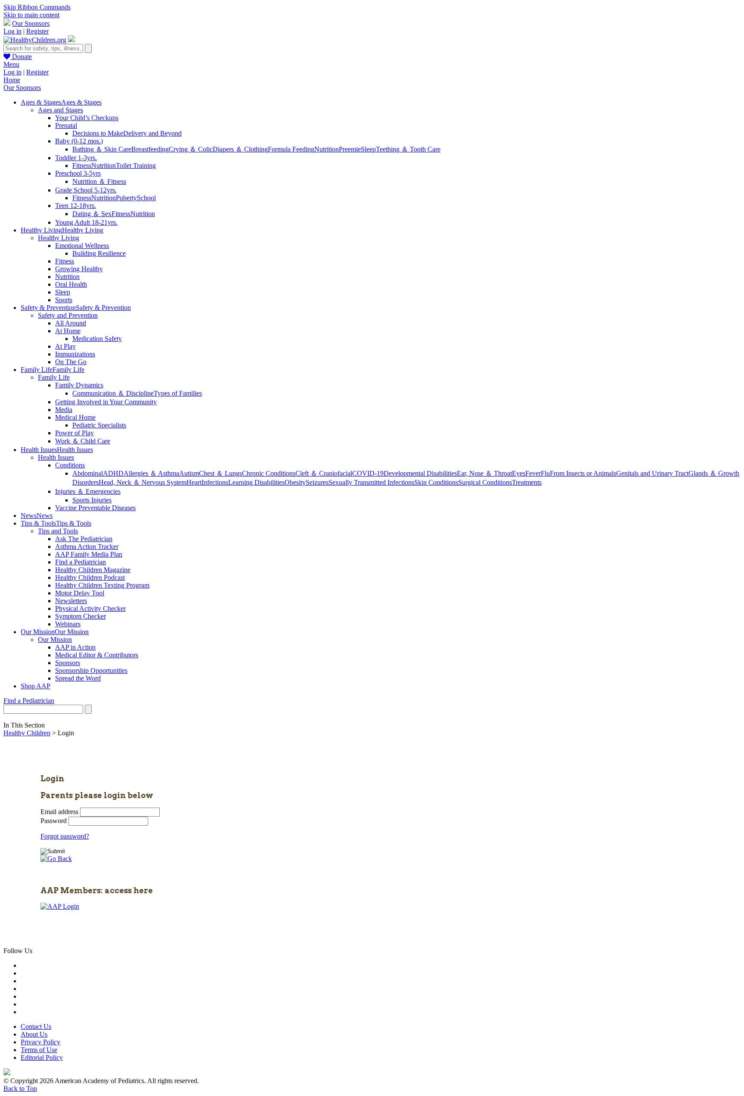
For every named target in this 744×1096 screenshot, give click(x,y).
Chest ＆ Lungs (220, 473)
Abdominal (87, 473)
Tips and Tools (58, 531)
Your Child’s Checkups (86, 117)
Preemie (350, 149)
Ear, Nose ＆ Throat (484, 473)
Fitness (81, 165)
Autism (189, 473)
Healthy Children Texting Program (102, 585)
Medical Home (75, 417)
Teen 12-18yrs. (75, 205)
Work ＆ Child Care (82, 441)
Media (63, 409)
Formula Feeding (291, 149)
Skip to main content (31, 15)
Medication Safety (97, 338)
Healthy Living (58, 237)
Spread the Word (78, 678)
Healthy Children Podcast (90, 577)
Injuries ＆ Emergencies (88, 491)
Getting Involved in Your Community (106, 402)
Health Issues (56, 457)
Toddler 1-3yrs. (76, 157)
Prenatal (66, 125)
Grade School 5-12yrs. (86, 190)
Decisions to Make (97, 133)
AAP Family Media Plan (88, 554)
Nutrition (326, 149)
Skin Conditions (436, 482)
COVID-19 (368, 473)
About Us (34, 1034)
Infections (215, 482)
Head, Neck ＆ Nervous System (142, 482)
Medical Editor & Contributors (96, 655)
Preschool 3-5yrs (78, 173)
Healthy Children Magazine (92, 569)
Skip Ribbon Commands (37, 7)
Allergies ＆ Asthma (151, 473)
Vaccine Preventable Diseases (95, 507)
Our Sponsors (31, 23)
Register (37, 31)
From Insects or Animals (583, 473)
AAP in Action (75, 647)
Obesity (295, 482)
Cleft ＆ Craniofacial (323, 473)
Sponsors (67, 662)
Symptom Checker (80, 616)
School (146, 197)
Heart (194, 482)
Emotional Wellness (82, 245)
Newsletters (71, 600)
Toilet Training (136, 165)
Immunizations (75, 354)
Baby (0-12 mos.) (79, 141)
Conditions (70, 465)
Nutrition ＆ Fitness (99, 181)
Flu (545, 473)
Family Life (54, 377)
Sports (63, 299)
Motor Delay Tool (79, 593)
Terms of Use (39, 1049)
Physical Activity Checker (90, 608)
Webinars (68, 624)
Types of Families (178, 393)
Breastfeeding (150, 149)
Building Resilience (99, 253)
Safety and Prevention (68, 315)
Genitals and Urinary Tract (652, 473)
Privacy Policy (40, 1042)
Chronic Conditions (268, 473)
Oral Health (71, 284)
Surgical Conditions (485, 482)
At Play (65, 346)
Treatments (527, 482)
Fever (533, 473)
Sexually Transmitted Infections (371, 482)
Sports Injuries (92, 500)
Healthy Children (26, 733)
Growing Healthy (79, 268)
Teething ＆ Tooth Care (408, 149)
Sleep (368, 149)
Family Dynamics (79, 385)
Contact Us (36, 1026)
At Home (68, 330)
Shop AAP (35, 686)
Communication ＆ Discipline (113, 393)
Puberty (126, 197)
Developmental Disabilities (420, 473)
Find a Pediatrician (80, 562)
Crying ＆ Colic (191, 149)
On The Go (71, 361)
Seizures (317, 482)
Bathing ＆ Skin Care (101, 149)
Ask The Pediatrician (83, 538)
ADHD (113, 473)
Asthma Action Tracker (86, 546)
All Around (70, 323)
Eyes (518, 473)
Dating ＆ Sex (92, 213)
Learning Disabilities (256, 482)
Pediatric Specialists (99, 425)
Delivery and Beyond (152, 133)
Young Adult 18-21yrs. (86, 222)
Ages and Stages (60, 110)
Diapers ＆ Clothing (240, 149)
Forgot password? (64, 836)
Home (11, 80)
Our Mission (55, 639)
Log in (12, 31)
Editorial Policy (42, 1057)
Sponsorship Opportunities (91, 670)
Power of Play (74, 433)
